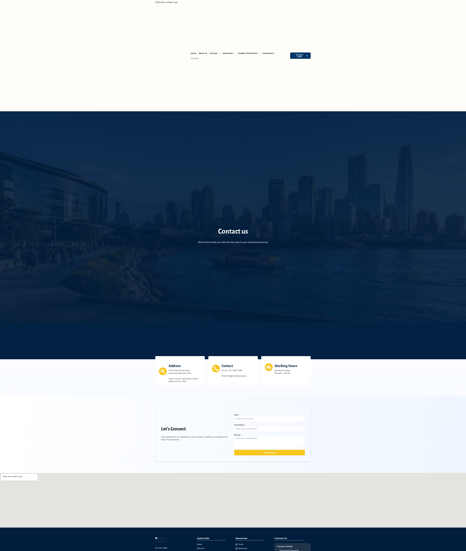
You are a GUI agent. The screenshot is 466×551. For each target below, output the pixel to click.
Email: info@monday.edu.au (234, 376)
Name (236, 415)
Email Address (239, 425)
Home (193, 53)
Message (237, 435)
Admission (228, 53)
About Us (203, 53)
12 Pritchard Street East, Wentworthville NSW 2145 (180, 371)
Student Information (248, 53)
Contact (195, 58)
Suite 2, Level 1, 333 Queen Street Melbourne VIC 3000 (183, 380)
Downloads (268, 53)
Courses (213, 53)
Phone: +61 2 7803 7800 (232, 370)
